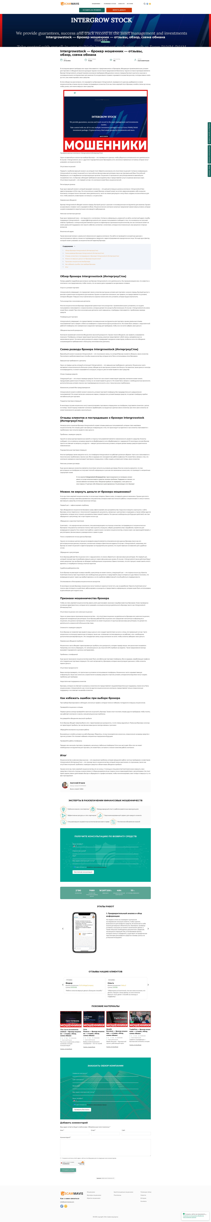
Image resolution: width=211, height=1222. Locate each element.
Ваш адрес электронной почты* (84, 861)
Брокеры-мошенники (94, 1195)
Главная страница (84, 32)
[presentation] (62, 928)
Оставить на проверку (92, 10)
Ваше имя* (76, 1086)
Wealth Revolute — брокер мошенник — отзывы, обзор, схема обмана (116, 1032)
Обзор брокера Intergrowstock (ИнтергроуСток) (81, 250)
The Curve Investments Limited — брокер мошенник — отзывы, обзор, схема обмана (70, 1033)
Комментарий (65, 1137)
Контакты (143, 1201)
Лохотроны (117, 1195)
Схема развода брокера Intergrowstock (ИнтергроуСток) (84, 253)
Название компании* (80, 1073)
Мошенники (96, 3)
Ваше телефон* (78, 845)
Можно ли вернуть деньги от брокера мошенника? (83, 259)
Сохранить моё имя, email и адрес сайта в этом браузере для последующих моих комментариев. (89, 1158)
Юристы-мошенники (93, 1198)
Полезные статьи (110, 3)
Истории (130, 3)
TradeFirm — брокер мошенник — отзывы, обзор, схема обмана (139, 1031)
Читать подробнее (66, 1049)
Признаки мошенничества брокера (77, 261)
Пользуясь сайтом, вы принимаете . (194, 1215)
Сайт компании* (78, 1079)
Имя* (74, 856)
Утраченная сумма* (79, 851)
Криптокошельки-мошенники (123, 1192)
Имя (62, 1130)
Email (93, 1130)
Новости (121, 3)
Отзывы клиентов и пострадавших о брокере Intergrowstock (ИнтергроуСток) (92, 256)
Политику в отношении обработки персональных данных (193, 1216)
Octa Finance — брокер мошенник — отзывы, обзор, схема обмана (93, 1032)
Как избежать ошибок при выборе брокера (80, 264)
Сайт (123, 1130)
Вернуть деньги (119, 10)
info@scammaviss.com (67, 1202)
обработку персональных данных (97, 867)
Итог (66, 267)
